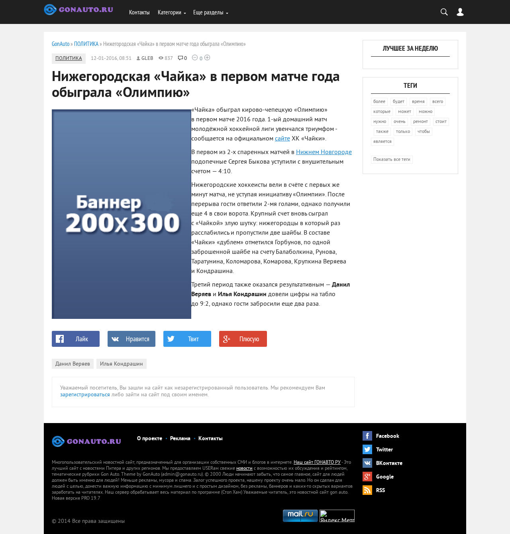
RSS (380, 490)
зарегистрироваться (85, 395)
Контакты (139, 12)
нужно (379, 122)
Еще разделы (208, 12)
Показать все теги (391, 160)
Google (385, 477)
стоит (441, 122)
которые (381, 112)
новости (244, 469)
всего (437, 102)
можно (425, 112)
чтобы (424, 132)
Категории (169, 12)
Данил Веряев (72, 364)
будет (398, 102)
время (418, 102)
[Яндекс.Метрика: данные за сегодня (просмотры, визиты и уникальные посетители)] (337, 516)
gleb (147, 58)
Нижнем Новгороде (324, 152)
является (382, 142)
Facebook (387, 436)
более (379, 102)
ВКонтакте (389, 463)
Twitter (384, 450)
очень (400, 122)
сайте (282, 139)
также (382, 132)
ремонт (420, 122)
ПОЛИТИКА (68, 58)
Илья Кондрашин (121, 364)
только (403, 132)
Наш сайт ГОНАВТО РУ (317, 463)
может (404, 112)
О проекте (149, 438)
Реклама (180, 438)
